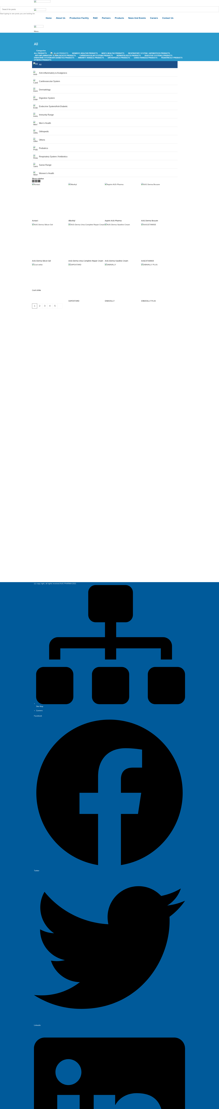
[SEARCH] (215, 9)
